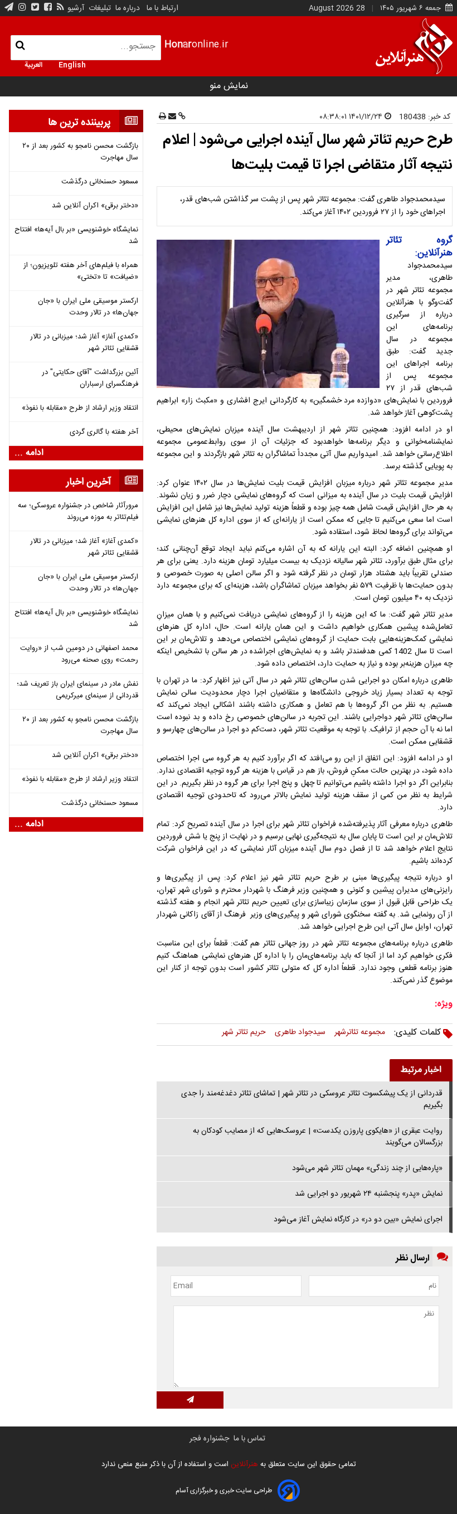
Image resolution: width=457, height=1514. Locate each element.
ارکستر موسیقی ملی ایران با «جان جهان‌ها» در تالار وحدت (88, 307)
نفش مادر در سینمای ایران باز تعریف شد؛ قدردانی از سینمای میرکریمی (77, 690)
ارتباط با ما (162, 8)
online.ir (196, 44)
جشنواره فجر (209, 1438)
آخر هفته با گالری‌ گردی (104, 432)
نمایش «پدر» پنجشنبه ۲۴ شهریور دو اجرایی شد (369, 1194)
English (72, 64)
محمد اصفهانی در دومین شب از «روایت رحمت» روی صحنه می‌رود (79, 654)
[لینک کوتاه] (181, 117)
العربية (33, 64)
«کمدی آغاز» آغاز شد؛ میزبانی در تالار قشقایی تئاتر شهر (84, 343)
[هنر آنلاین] (414, 46)
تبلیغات (98, 8)
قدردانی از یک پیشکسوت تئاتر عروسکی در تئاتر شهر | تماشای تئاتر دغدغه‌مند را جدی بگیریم (312, 1099)
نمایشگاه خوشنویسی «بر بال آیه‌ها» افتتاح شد (76, 236)
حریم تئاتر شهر (244, 1032)
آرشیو (75, 8)
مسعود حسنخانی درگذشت (99, 182)
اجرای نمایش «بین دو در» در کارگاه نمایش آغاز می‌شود (358, 1219)
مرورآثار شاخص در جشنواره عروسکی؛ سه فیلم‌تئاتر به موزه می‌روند (78, 511)
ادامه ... (28, 453)
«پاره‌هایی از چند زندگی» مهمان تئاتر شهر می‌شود (367, 1168)
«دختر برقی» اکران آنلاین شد (95, 206)
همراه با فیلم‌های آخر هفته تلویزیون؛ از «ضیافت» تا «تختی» (80, 271)
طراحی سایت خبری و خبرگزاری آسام (224, 1490)
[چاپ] (162, 117)
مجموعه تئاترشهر (359, 1032)
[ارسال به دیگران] (171, 117)
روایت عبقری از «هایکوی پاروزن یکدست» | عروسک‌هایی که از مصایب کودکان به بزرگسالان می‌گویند (318, 1136)
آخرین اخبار (88, 482)
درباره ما (127, 8)
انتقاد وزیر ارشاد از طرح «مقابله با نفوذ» (80, 408)
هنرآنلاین (243, 1464)
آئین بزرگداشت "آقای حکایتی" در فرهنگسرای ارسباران (90, 378)
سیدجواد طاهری (300, 1032)
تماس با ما (249, 1438)
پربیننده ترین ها (79, 122)
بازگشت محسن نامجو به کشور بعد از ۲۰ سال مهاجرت (80, 152)
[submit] (190, 1400)
